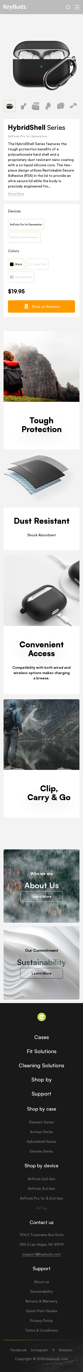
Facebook (19, 1350)
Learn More (42, 896)
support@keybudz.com (41, 1254)
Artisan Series (41, 1132)
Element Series (41, 1122)
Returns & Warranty (41, 1301)
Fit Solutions (41, 1051)
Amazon (65, 1350)
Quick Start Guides (41, 1311)
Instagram (39, 1350)
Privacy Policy (41, 1320)
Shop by (41, 1079)
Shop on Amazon (46, 306)
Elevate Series (41, 1151)
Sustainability (41, 1291)
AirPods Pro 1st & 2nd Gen (41, 1198)
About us (41, 1281)
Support (41, 1093)
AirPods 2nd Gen (41, 1179)
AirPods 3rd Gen (41, 1188)
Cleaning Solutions (41, 1065)
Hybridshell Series (41, 1141)
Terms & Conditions (41, 1330)
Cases (41, 1037)
